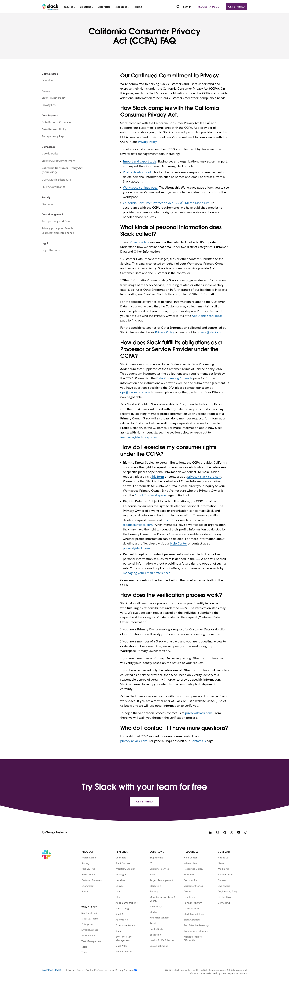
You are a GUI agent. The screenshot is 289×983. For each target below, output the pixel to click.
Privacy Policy (147, 142)
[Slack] (50, 7)
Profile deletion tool (137, 172)
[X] (231, 833)
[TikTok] (245, 833)
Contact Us (198, 741)
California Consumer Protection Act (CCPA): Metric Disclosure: (166, 203)
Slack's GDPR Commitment (58, 160)
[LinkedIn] (210, 833)
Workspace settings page (140, 187)
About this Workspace (207, 316)
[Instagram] (217, 833)
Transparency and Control (58, 221)
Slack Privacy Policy (54, 97)
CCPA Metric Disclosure (56, 179)
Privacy (70, 970)
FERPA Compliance (53, 187)
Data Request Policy (54, 129)
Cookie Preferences (96, 970)
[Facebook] (224, 833)
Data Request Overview (56, 122)
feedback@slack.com (138, 525)
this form (157, 476)
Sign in (187, 6)
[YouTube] (238, 833)
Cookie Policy (50, 153)
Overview (47, 80)
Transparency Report (55, 136)
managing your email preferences (146, 573)
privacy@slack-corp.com (204, 476)
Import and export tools (140, 161)
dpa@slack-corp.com (135, 392)
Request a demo (209, 6)
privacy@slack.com (210, 332)
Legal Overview (51, 250)
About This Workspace (150, 495)
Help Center (178, 543)
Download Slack (51, 969)
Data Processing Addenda (174, 378)
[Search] (178, 7)
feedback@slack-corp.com (138, 437)
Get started (236, 6)
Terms (80, 970)
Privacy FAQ (49, 105)
